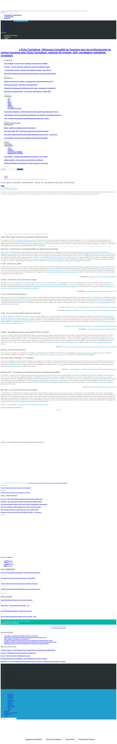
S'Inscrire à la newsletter (7, 21)
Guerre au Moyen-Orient (12, 123)
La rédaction (8, 17)
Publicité (7, 18)
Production (8, 60)
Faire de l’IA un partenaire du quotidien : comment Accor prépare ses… (21, 572)
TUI (11, 342)
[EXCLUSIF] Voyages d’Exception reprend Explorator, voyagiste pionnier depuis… (30, 73)
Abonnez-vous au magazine (21, 21)
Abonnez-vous (8, 714)
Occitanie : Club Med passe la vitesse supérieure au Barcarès (18, 653)
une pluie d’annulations (14, 366)
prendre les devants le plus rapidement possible (15, 319)
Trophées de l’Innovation (12, 15)
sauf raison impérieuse (100, 377)
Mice (9, 708)
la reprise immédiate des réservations (19, 300)
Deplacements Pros (9, 680)
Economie (15, 407)
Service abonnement (10, 675)
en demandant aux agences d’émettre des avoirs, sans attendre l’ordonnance (53, 286)
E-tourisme (8, 144)
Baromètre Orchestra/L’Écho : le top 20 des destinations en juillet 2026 (27, 91)
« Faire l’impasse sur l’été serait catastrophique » (101, 329)
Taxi (9, 101)
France (6, 142)
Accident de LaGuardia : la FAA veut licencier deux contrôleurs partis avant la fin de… (31, 112)
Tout (9, 98)
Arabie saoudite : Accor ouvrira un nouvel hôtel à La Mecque (23, 160)
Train (9, 104)
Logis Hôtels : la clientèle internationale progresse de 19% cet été (25, 156)
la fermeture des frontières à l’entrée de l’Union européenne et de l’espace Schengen (80, 267)
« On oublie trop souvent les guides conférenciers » (101, 291)
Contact (6, 716)
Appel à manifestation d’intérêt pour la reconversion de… (17, 600)
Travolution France (9, 682)
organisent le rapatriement (106, 268)
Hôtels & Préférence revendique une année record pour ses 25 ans (26, 163)
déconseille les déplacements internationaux (31, 375)
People (9, 709)
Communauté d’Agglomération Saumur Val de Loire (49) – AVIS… (19, 616)
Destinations (8, 124)
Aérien (10, 105)
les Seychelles (108, 380)
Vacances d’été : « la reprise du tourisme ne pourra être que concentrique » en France (91, 307)
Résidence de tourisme (15, 153)
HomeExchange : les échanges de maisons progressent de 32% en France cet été (25, 637)
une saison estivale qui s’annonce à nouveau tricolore (32, 404)
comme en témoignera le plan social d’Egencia (60, 342)
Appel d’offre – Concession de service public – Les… (15, 605)
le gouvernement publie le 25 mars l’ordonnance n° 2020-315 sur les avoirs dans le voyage (33, 285)
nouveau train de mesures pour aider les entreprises (61, 272)
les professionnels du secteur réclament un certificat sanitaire (50, 380)
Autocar (11, 107)
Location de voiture (14, 108)
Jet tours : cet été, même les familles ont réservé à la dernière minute (27, 67)
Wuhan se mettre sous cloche (26, 240)
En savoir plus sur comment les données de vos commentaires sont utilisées (48, 483)
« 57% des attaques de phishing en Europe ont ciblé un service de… (19, 583)
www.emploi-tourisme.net (10, 623)
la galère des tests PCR (107, 338)
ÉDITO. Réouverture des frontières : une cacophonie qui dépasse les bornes (93, 326)
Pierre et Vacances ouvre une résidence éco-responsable (16, 488)
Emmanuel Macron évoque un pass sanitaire (103, 387)
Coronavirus (4, 407)
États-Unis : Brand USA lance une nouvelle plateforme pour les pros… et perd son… (31, 134)
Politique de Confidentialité (11, 668)
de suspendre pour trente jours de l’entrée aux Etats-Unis (47, 259)
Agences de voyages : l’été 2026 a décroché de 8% (21, 85)
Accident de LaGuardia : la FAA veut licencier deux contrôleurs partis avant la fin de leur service (28, 640)
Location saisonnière (15, 152)
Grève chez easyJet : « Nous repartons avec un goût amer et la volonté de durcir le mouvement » (28, 650)
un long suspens (40, 335)
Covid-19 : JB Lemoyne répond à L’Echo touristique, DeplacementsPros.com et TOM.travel (89, 347)
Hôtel (10, 149)
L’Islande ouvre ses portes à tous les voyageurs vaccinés (15, 492)
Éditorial (10, 703)
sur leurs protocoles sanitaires (98, 302)
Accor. (17, 342)
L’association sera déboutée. (30, 288)
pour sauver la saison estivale (63, 393)
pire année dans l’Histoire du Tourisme (51, 354)
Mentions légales (9, 666)
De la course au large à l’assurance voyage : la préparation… (18, 578)
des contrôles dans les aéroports (34, 243)
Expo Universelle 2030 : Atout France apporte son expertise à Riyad (26, 131)
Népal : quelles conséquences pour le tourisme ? (20, 128)
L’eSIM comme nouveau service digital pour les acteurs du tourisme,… (21, 589)
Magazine (6, 711)
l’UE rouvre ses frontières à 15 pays (29, 321)
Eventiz (6, 678)
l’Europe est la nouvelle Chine (54, 261)
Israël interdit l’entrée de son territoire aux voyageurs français (58, 257)
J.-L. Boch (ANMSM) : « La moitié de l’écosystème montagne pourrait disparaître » (92, 369)
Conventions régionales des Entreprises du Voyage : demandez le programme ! (30, 88)
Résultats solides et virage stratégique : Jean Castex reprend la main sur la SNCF (24, 658)
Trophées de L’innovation (10, 712)
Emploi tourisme (9, 685)
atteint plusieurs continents (91, 243)
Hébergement (8, 145)
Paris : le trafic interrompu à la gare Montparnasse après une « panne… (27, 118)
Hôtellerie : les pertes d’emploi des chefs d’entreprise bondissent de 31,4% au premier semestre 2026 (30, 642)
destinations (10, 407)
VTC (9, 99)
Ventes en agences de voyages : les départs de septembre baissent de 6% (28, 81)
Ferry (9, 102)
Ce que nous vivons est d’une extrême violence (102, 276)
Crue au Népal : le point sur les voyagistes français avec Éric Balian (26, 63)
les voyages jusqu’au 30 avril (55, 270)
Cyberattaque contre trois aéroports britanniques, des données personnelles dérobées (32, 115)
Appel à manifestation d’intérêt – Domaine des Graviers (16, 611)
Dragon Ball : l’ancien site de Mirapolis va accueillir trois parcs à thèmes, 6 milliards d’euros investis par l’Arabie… (33, 661)
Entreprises (11, 702)
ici (67, 285)
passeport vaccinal (96, 379)
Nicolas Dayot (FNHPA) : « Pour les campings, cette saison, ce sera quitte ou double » (91, 310)
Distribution (8, 78)
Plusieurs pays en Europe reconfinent (87, 353)
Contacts (6, 670)
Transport (8, 96)
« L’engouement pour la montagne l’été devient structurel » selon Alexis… (28, 70)
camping (10, 150)
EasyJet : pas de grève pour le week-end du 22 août (15, 656)
